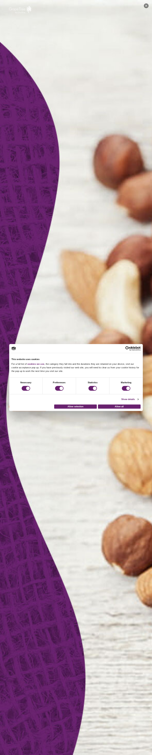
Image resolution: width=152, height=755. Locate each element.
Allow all (119, 406)
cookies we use (35, 364)
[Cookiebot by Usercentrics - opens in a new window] (128, 348)
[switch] (59, 388)
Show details (128, 399)
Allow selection (75, 406)
